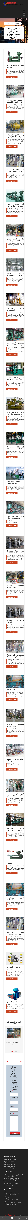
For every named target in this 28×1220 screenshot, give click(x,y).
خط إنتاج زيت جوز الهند (9, 1162)
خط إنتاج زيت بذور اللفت (9, 1164)
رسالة (12, 1114)
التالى (21, 1061)
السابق (6, 1061)
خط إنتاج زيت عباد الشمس (10, 1159)
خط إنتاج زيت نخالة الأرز (9, 1161)
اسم (11, 1091)
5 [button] (16, 1051)
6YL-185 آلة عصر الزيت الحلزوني (11, 1178)
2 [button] (12, 1051)
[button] (23, 10)
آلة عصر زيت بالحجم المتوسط (10, 1185)
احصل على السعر (12, 77)
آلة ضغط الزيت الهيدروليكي (10, 1176)
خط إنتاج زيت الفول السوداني (10, 1168)
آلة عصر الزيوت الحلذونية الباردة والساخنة (13, 1175)
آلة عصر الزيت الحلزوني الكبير (11, 1183)
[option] (14, 1036)
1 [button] (11, 1051)
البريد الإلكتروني (14, 1099)
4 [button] (15, 1051)
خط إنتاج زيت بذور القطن (9, 1166)
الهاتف (12, 1106)
